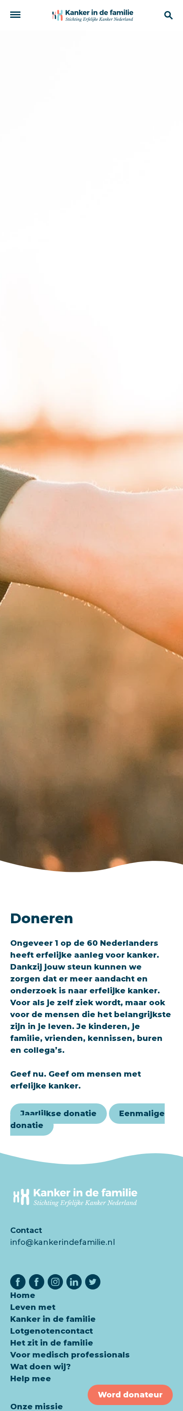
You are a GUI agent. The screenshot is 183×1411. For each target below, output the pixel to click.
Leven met (32, 1307)
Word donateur (130, 1395)
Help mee (30, 1378)
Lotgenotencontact (51, 1331)
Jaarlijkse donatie (58, 1113)
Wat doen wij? (40, 1366)
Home (22, 1295)
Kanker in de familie (53, 1319)
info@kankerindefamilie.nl (62, 1242)
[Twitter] (92, 1281)
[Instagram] (55, 1281)
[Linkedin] (74, 1281)
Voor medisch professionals (70, 1355)
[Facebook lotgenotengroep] (36, 1281)
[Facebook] (18, 1281)
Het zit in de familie (51, 1343)
